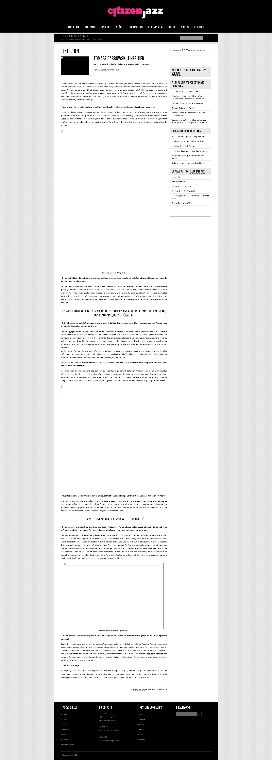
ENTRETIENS (74, 27)
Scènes (120, 27)
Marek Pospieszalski (69, 90)
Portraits (90, 27)
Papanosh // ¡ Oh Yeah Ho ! (183, 191)
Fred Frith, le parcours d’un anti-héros (188, 141)
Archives (64, 739)
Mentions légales (67, 744)
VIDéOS (185, 27)
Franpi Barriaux (139, 689)
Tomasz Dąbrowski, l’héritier (184, 108)
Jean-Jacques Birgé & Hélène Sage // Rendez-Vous (190, 197)
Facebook (141, 719)
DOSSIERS (199, 27)
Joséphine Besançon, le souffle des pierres (189, 151)
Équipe (63, 724)
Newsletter (65, 734)
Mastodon (141, 739)
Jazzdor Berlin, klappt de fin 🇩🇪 (185, 91)
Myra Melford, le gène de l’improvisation (189, 136)
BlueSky (141, 714)
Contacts (64, 719)
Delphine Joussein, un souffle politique (188, 163)
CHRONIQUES (136, 27)
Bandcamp (142, 729)
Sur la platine (155, 27)
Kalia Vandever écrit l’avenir (183, 146)
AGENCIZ (73, 755)
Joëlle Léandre (178, 177)
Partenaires (65, 729)
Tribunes (106, 27)
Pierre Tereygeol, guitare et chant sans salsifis (188, 156)
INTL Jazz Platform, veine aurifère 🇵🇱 (187, 103)
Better (70, 331)
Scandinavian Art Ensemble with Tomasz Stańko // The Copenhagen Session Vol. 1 (189, 97)
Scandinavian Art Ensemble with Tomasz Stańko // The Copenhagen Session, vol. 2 (189, 121)
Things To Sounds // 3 (181, 203)
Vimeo (140, 734)
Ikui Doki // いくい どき (181, 186)
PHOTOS (172, 27)
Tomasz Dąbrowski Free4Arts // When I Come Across (188, 113)
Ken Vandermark (179, 181)
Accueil (64, 714)
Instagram (141, 724)
